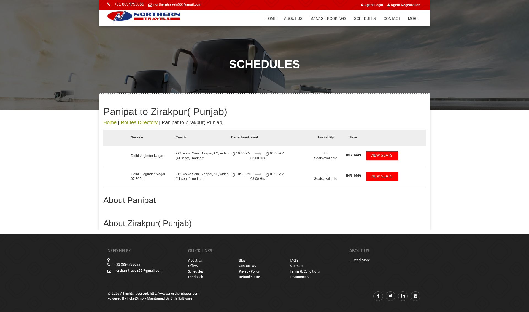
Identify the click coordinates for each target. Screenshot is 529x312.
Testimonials (299, 277)
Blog (242, 260)
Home (271, 19)
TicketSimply (136, 299)
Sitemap (296, 266)
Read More (361, 260)
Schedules (365, 19)
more (413, 19)
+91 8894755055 (129, 4)
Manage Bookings (328, 19)
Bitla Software (181, 299)
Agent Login (373, 5)
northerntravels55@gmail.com (177, 4)
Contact (392, 19)
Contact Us (247, 266)
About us (195, 260)
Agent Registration (405, 5)
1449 (353, 155)
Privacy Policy (249, 272)
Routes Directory (139, 122)
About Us (293, 19)
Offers (193, 266)
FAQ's (294, 260)
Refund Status (249, 277)
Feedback (195, 277)
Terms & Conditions (305, 272)
